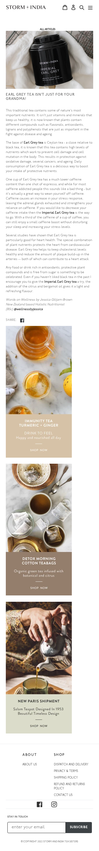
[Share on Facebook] (22, 320)
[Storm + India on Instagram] (57, 804)
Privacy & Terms (66, 771)
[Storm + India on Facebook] (43, 804)
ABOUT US (29, 764)
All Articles (47, 29)
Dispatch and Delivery (71, 764)
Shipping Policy (66, 777)
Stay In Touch (17, 816)
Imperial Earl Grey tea (58, 212)
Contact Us (63, 795)
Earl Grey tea (33, 142)
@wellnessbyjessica (28, 309)
